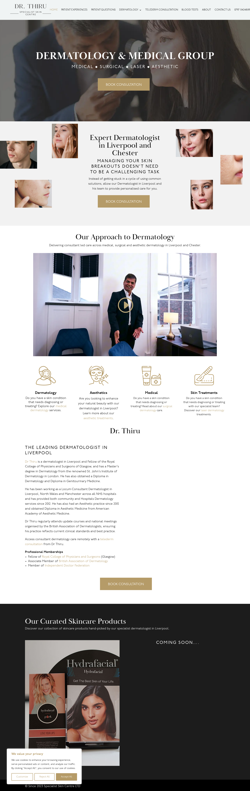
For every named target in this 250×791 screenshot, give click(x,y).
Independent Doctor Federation (67, 565)
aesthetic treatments (98, 418)
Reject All (44, 777)
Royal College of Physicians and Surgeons (71, 557)
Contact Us (223, 10)
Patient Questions (103, 10)
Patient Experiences (74, 10)
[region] (44, 766)
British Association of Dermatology (83, 561)
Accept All (66, 777)
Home (54, 10)
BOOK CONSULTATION (124, 85)
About (206, 10)
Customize (22, 777)
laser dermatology (212, 410)
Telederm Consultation (161, 10)
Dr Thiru (31, 461)
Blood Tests (190, 10)
